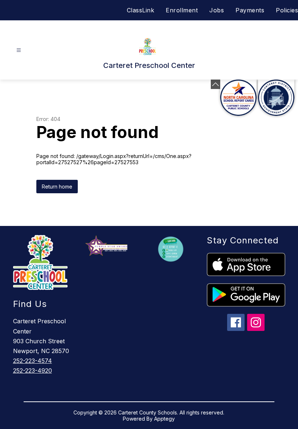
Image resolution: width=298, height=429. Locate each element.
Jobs (216, 10)
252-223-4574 (32, 360)
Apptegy (164, 419)
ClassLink (140, 10)
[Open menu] (19, 50)
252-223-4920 (32, 370)
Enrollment (182, 10)
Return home (57, 186)
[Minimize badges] (215, 84)
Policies (287, 10)
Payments (249, 10)
